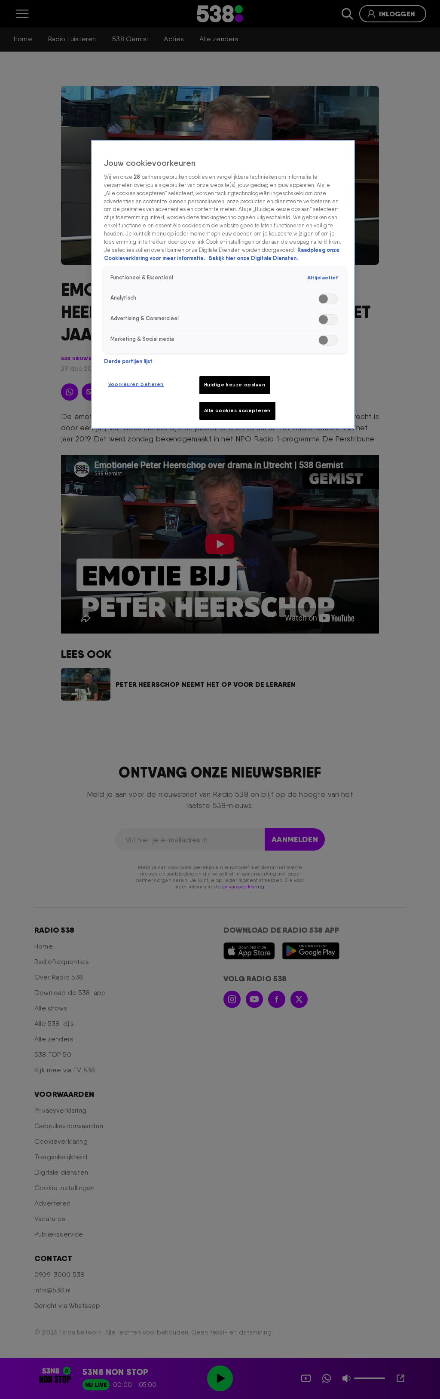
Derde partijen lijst (128, 361)
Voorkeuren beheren (136, 384)
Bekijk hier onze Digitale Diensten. (253, 258)
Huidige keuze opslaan (235, 385)
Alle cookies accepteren (237, 410)
